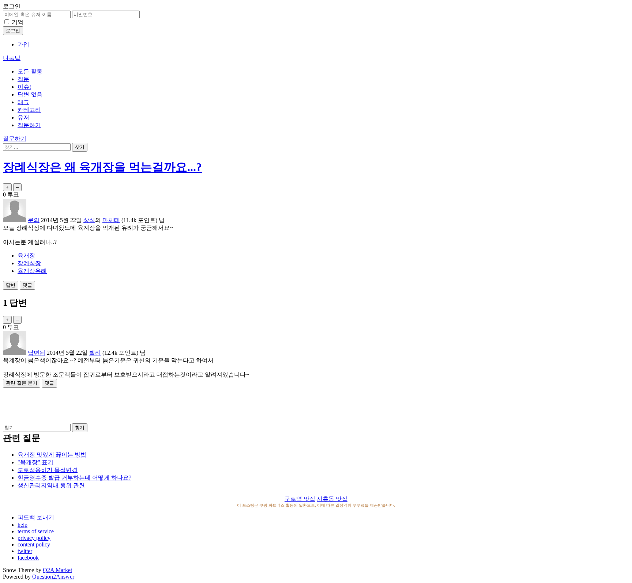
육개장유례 (32, 271)
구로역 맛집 (300, 499)
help (22, 525)
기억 (17, 22)
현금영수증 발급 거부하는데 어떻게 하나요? (74, 478)
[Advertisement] (316, 404)
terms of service (36, 531)
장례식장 (29, 263)
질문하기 (29, 125)
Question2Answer (53, 577)
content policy (34, 544)
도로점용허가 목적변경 (48, 470)
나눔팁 (11, 58)
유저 (23, 117)
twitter (25, 551)
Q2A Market (57, 570)
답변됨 (36, 353)
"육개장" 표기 (35, 462)
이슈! (24, 87)
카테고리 (29, 110)
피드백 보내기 (36, 517)
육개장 (26, 255)
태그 (23, 102)
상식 (89, 220)
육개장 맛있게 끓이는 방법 (52, 454)
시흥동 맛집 (332, 499)
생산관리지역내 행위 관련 (51, 485)
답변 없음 (30, 94)
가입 (23, 44)
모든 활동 (30, 71)
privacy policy (34, 538)
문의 (34, 220)
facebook (28, 558)
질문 (23, 79)
